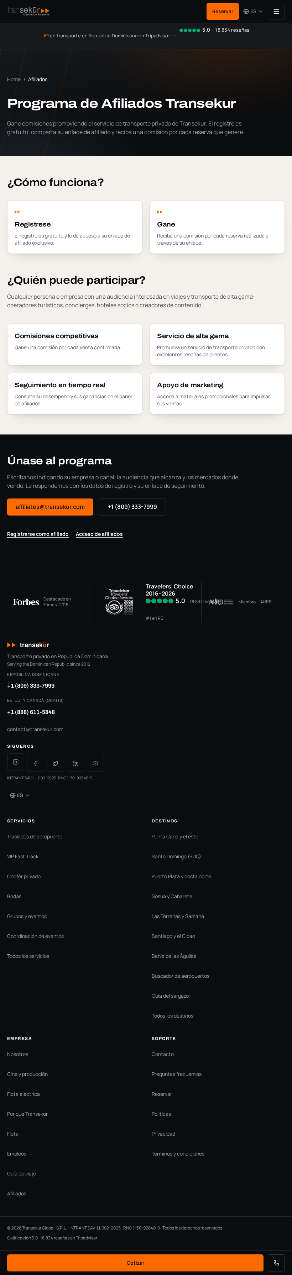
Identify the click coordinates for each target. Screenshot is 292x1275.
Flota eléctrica (23, 1093)
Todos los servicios (28, 956)
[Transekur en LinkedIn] (75, 763)
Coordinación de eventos (35, 936)
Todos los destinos (172, 1015)
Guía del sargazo (170, 995)
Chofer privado (24, 876)
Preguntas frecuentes (177, 1074)
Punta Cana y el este (175, 836)
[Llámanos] (276, 1262)
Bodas (14, 896)
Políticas (161, 1113)
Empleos (16, 1153)
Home (14, 79)
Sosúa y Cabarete (172, 896)
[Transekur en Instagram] (15, 761)
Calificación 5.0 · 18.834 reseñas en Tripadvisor (52, 1238)
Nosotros (17, 1054)
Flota (13, 1133)
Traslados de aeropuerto (34, 836)
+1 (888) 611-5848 (31, 712)
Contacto (163, 1054)
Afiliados (16, 1193)
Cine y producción (27, 1074)
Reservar (222, 11)
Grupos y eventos (27, 916)
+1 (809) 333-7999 (132, 507)
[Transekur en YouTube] (95, 763)
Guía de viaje (21, 1173)
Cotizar (135, 1262)
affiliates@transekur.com (50, 507)
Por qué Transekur (27, 1113)
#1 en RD (154, 618)
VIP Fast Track (22, 856)
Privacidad (163, 1133)
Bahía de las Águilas (174, 956)
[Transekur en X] (55, 763)
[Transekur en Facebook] (35, 763)
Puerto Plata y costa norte (181, 876)
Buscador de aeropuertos (180, 975)
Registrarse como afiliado (38, 533)
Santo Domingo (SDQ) (176, 856)
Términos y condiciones (178, 1153)
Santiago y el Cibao (173, 936)
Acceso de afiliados (99, 533)
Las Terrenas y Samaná (178, 916)
